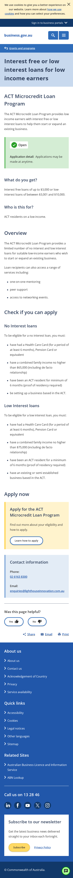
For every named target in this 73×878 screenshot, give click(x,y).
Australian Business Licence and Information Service (37, 767)
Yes (11, 621)
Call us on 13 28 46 (22, 794)
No (34, 621)
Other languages (18, 736)
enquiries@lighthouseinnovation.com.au (37, 591)
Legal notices (16, 728)
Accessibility (15, 713)
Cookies (12, 721)
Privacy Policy (42, 847)
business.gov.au (18, 35)
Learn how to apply (26, 540)
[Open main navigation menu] (64, 35)
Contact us (14, 669)
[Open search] (53, 35)
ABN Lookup (15, 778)
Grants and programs (22, 48)
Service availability (19, 692)
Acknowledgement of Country (27, 676)
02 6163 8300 (18, 577)
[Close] (68, 4)
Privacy (12, 684)
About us (13, 661)
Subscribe (19, 847)
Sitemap (12, 744)
